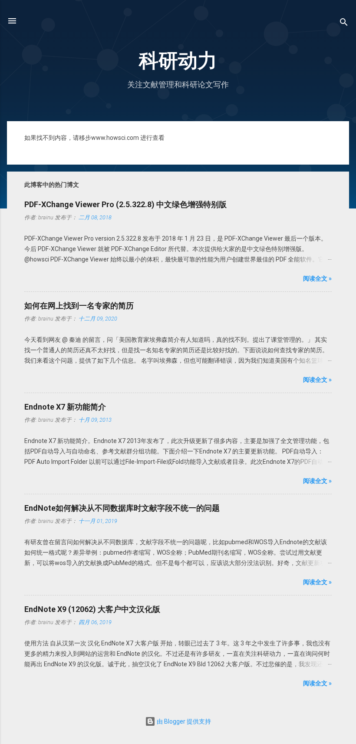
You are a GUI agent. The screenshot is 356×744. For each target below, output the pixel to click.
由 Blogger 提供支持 (183, 721)
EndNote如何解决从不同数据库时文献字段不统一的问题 (122, 508)
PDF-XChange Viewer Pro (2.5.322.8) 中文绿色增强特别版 (125, 204)
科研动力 (178, 60)
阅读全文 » (317, 278)
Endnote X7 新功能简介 (65, 406)
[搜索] (344, 23)
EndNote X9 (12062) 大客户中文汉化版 (92, 609)
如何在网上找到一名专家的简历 (79, 305)
